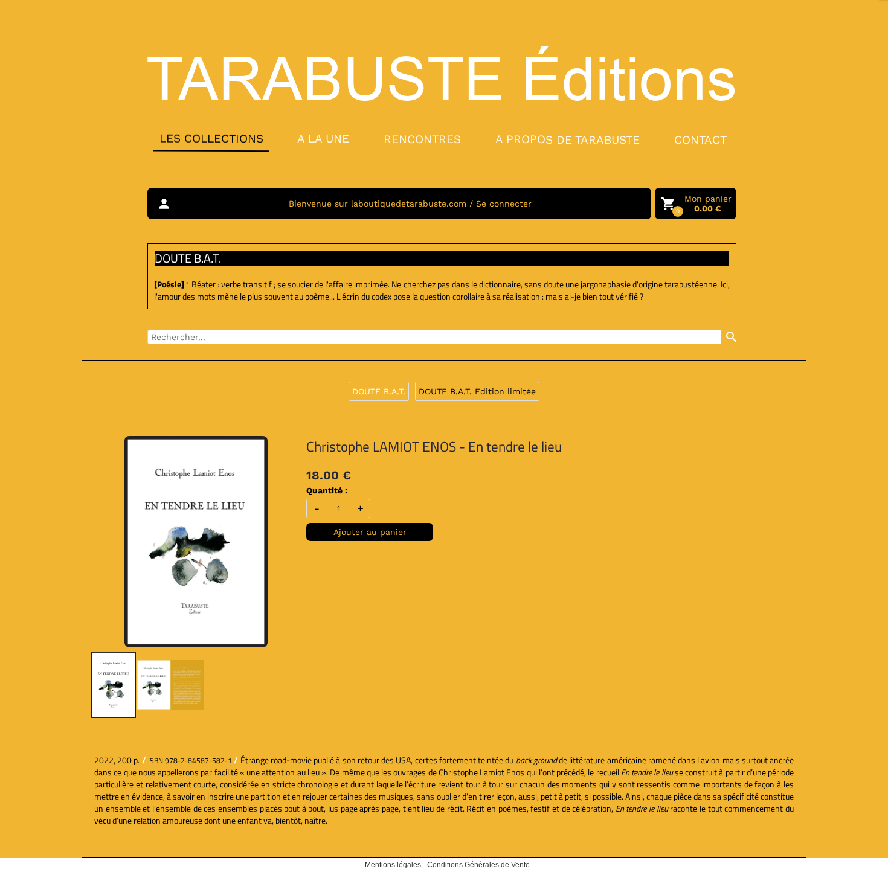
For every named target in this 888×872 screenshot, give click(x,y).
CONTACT (700, 140)
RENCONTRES (422, 139)
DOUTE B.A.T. (378, 391)
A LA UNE (323, 139)
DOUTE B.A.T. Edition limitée (477, 391)
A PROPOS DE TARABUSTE (567, 139)
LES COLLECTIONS (211, 138)
